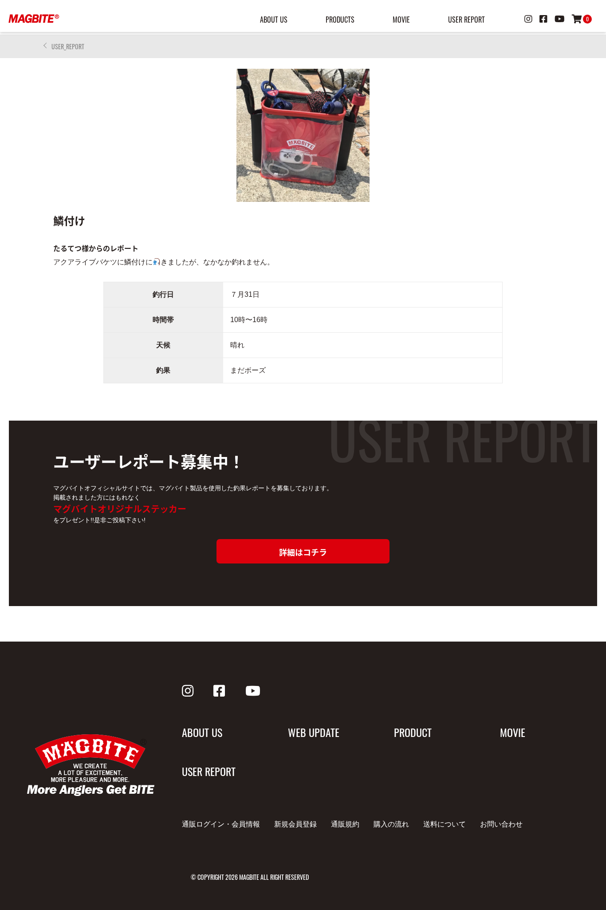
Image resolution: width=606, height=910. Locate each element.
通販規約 (345, 824)
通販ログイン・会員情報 (221, 824)
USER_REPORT (67, 46)
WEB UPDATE (313, 732)
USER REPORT (466, 19)
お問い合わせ (501, 824)
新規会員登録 (295, 824)
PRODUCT (413, 732)
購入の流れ (391, 824)
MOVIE (401, 19)
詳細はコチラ (303, 552)
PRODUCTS (340, 19)
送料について (444, 824)
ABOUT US (273, 19)
